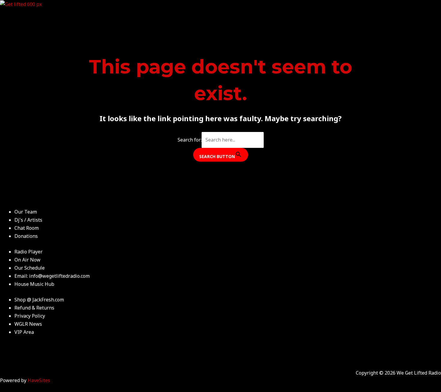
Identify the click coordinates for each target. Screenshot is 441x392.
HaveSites (39, 380)
